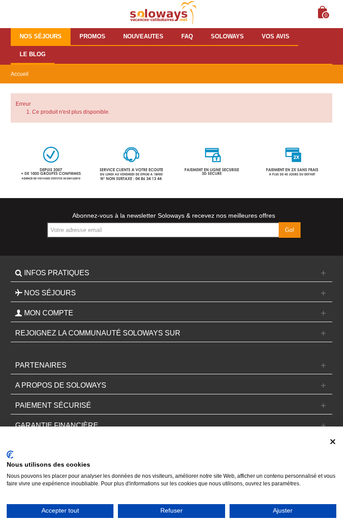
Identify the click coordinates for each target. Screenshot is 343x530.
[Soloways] (162, 13)
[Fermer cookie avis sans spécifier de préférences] (332, 442)
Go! (289, 230)
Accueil (20, 74)
